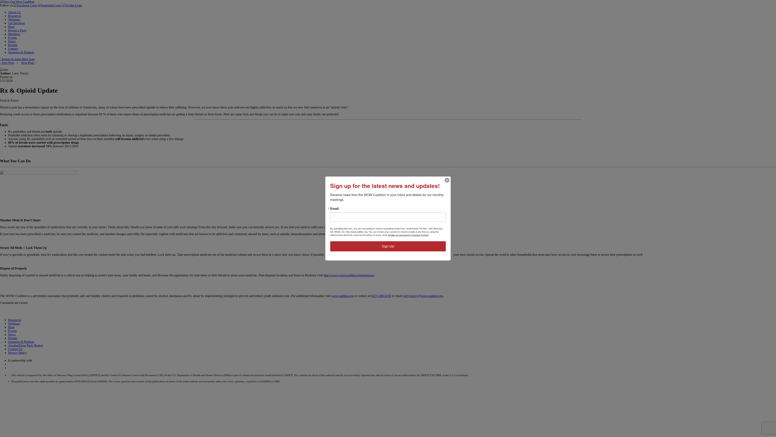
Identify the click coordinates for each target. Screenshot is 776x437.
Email (334, 208)
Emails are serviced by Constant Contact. (408, 235)
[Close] (447, 180)
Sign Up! (388, 246)
